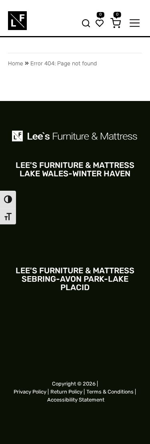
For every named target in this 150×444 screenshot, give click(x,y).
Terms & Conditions (110, 392)
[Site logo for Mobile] (17, 20)
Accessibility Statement (75, 400)
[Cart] (115, 24)
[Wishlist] (99, 24)
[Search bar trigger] (83, 24)
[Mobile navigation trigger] (134, 24)
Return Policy (66, 392)
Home (15, 63)
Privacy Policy (30, 392)
